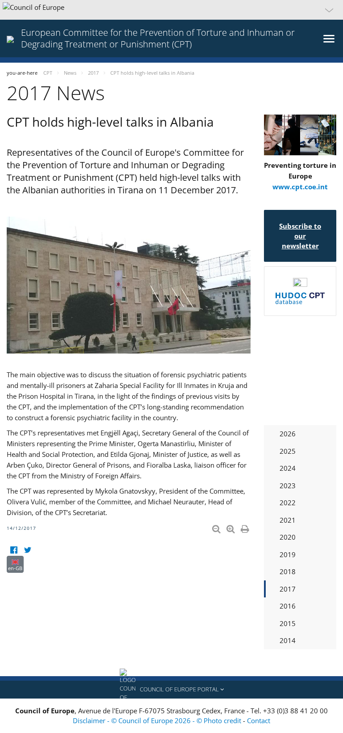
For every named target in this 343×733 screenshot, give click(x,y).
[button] (171, 10)
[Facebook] (14, 550)
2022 (288, 502)
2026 (288, 433)
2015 (288, 623)
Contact (258, 720)
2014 (288, 640)
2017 (288, 588)
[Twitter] (27, 550)
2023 (288, 485)
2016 (288, 605)
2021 (288, 520)
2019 (288, 554)
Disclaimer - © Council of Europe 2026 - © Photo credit (158, 720)
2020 (288, 537)
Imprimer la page (246, 527)
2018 (288, 571)
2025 (288, 451)
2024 (288, 468)
